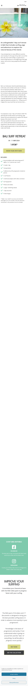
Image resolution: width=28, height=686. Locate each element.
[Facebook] (14, 547)
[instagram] (14, 561)
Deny (14, 678)
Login (25, 1)
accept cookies (14, 674)
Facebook (14, 551)
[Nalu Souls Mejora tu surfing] (21, 5)
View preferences (14, 682)
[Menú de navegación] (1, 5)
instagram (14, 565)
